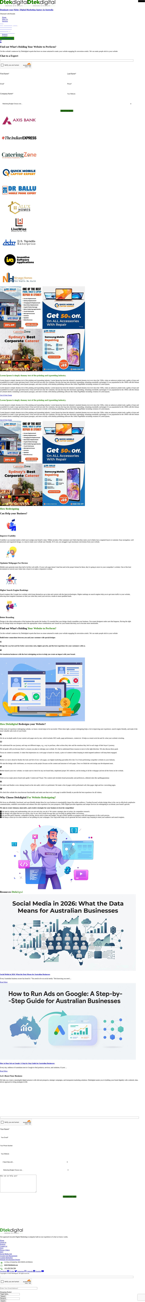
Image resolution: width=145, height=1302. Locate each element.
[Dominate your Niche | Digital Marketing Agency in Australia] (14, 5)
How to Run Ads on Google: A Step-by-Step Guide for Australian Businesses (27, 1063)
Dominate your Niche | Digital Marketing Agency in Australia (26, 10)
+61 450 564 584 (10, 1268)
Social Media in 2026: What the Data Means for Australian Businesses (25, 974)
